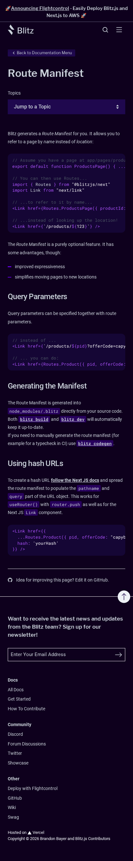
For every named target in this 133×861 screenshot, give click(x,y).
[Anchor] (4, 296)
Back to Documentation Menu (44, 52)
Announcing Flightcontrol (40, 8)
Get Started (19, 699)
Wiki (12, 807)
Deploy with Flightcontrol (32, 788)
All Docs (16, 690)
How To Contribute (26, 709)
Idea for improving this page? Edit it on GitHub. (62, 580)
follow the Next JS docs (75, 480)
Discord (15, 734)
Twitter (15, 753)
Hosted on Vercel (26, 832)
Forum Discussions (27, 744)
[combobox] (14, 107)
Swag (13, 817)
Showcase (18, 763)
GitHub (15, 798)
